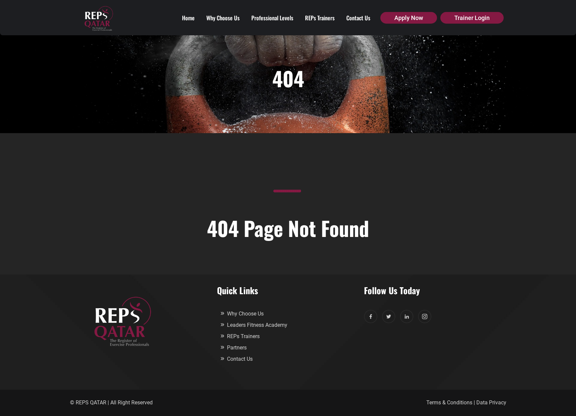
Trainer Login (472, 17)
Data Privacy (491, 402)
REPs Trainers (320, 18)
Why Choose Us (223, 18)
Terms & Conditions (449, 402)
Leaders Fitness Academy (257, 325)
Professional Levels (272, 18)
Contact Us (358, 18)
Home (188, 18)
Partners (237, 347)
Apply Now (408, 17)
